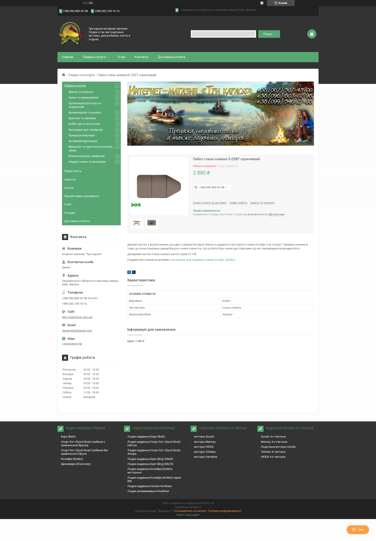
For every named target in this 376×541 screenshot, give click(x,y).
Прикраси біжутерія (82, 135)
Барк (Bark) (68, 436)
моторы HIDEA (204, 446)
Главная (67, 57)
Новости (70, 179)
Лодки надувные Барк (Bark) (146, 436)
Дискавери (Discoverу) (76, 464)
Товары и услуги (94, 57)
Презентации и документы (81, 196)
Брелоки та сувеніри (82, 118)
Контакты (142, 57)
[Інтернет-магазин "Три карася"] (70, 33)
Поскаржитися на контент (190, 511)
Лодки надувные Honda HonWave (150, 486)
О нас (122, 57)
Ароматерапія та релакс (85, 112)
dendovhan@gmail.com (77, 330)
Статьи (69, 187)
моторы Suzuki (204, 436)
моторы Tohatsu (205, 451)
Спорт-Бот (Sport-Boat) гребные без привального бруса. (84, 452)
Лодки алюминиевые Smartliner (148, 491)
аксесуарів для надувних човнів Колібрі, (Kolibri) (203, 259)
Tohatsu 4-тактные (273, 451)
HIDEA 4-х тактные (273, 456)
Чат (361, 529)
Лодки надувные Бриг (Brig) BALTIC (150, 464)
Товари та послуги (81, 75)
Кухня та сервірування (83, 97)
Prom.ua (209, 503)
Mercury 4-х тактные (274, 441)
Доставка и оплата (171, 57)
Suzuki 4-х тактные (273, 436)
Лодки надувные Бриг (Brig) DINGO (150, 459)
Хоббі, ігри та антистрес (84, 123)
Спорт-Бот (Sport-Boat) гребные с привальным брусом (83, 443)
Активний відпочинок (83, 141)
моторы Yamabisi (205, 456)
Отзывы (69, 212)
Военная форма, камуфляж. (87, 156)
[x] (134, 273)
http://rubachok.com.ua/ (77, 317)
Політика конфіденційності (224, 511)
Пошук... (269, 34)
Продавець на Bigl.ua (188, 507)
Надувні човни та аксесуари (87, 161)
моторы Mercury (205, 441)
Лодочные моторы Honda (278, 446)
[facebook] (129, 273)
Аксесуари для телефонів (86, 129)
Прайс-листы (73, 171)
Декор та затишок (81, 92)
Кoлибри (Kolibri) (72, 459)
